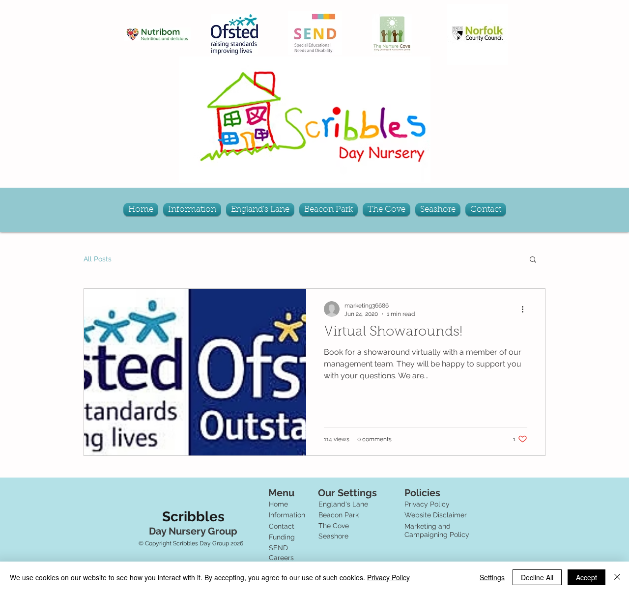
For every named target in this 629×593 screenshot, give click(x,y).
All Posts (98, 259)
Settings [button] (492, 577)
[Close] (617, 577)
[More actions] (526, 309)
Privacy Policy (388, 577)
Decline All (537, 577)
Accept (586, 577)
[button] (533, 260)
